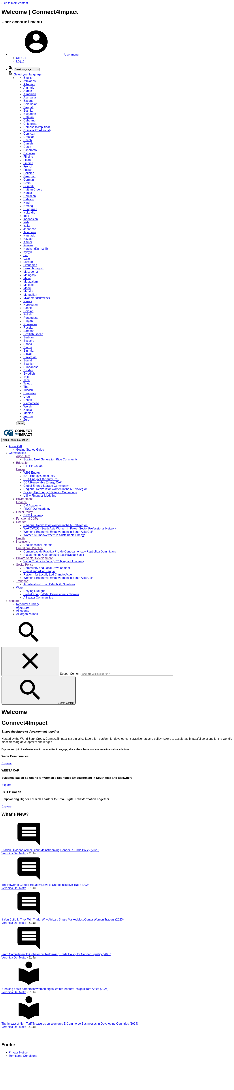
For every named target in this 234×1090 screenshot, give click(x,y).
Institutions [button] (23, 541)
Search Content (70, 673)
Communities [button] (17, 452)
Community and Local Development (46, 567)
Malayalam (30, 281)
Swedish (29, 373)
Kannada (29, 235)
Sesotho (28, 340)
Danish (28, 143)
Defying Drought (34, 590)
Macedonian (31, 271)
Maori (27, 288)
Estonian (29, 153)
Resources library (27, 604)
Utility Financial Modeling (39, 495)
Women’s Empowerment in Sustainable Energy (54, 535)
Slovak (27, 353)
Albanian (29, 84)
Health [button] (20, 538)
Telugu (27, 383)
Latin (26, 258)
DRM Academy (33, 515)
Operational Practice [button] (29, 548)
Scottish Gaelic (33, 334)
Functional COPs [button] (27, 518)
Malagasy (29, 275)
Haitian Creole (32, 189)
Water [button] (20, 587)
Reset (21, 423)
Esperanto (30, 150)
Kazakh (28, 238)
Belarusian (30, 104)
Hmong (28, 205)
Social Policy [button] (24, 564)
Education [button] (22, 462)
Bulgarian (29, 113)
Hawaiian (29, 196)
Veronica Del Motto (13, 853)
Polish (27, 314)
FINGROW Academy (36, 508)
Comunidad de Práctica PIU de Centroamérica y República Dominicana (69, 551)
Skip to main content (14, 3)
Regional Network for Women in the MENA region (55, 489)
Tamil (26, 380)
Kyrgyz (27, 252)
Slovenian (30, 357)
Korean (28, 245)
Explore (6, 763)
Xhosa (27, 409)
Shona (27, 344)
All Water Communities (38, 597)
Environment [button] (24, 498)
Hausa (27, 192)
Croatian (29, 136)
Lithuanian (30, 265)
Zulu (26, 419)
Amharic (28, 87)
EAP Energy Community (39, 475)
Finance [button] (21, 502)
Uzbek (27, 399)
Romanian (30, 324)
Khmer (27, 242)
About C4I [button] (15, 446)
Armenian (29, 94)
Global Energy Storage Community (46, 485)
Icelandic (29, 212)
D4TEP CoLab (33, 466)
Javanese (29, 232)
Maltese (28, 284)
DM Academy (32, 505)
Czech (27, 140)
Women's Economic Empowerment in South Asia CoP (58, 531)
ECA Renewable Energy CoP (42, 482)
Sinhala (28, 350)
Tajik (26, 376)
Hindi (26, 202)
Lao (25, 255)
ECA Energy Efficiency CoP (41, 479)
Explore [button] (14, 600)
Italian (27, 225)
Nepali (27, 301)
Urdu (26, 396)
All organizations (27, 613)
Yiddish (28, 413)
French (28, 166)
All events (22, 610)
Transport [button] (22, 581)
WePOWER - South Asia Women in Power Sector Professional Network (69, 528)
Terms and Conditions (23, 1055)
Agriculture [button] (23, 456)
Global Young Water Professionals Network (51, 594)
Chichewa (30, 123)
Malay (27, 278)
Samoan (28, 330)
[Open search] (28, 645)
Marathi (28, 291)
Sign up (21, 57)
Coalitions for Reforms (37, 544)
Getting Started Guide (30, 449)
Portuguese (30, 317)
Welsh (27, 406)
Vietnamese (31, 403)
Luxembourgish (33, 268)
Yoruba (28, 416)
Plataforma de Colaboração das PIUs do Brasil (53, 554)
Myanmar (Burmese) (36, 298)
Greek (27, 182)
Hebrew (28, 199)
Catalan (28, 117)
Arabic (27, 90)
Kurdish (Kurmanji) (35, 248)
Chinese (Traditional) (37, 130)
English (28, 77)
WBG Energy (31, 472)
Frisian (27, 169)
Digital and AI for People (39, 571)
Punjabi (28, 321)
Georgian (29, 176)
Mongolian (30, 294)
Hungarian (30, 209)
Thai (26, 386)
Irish (26, 222)
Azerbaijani (30, 97)
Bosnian (28, 110)
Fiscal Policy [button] (24, 512)
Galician (28, 173)
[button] (44, 54)
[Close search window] (30, 661)
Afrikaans (29, 81)
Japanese (29, 228)
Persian (28, 311)
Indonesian (30, 219)
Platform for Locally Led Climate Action (48, 574)
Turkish (28, 390)
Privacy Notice (18, 1052)
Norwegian (30, 304)
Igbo (26, 215)
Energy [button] (20, 469)
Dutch (27, 146)
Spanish (28, 363)
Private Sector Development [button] (34, 558)
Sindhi (27, 347)
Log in (20, 61)
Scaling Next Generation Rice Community (50, 459)
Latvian (28, 261)
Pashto (28, 307)
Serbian (28, 337)
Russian (28, 327)
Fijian (27, 159)
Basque (28, 100)
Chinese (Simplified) (36, 127)
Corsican (29, 133)
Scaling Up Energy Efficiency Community (50, 492)
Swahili (28, 370)
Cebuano (29, 120)
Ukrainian (29, 393)
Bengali (28, 107)
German (28, 179)
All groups (22, 607)
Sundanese (30, 367)
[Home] (17, 436)
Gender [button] (21, 521)
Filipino (28, 156)
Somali (28, 360)
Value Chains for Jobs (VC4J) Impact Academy (53, 561)
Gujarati (28, 186)
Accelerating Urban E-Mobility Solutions (49, 584)
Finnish (28, 163)
